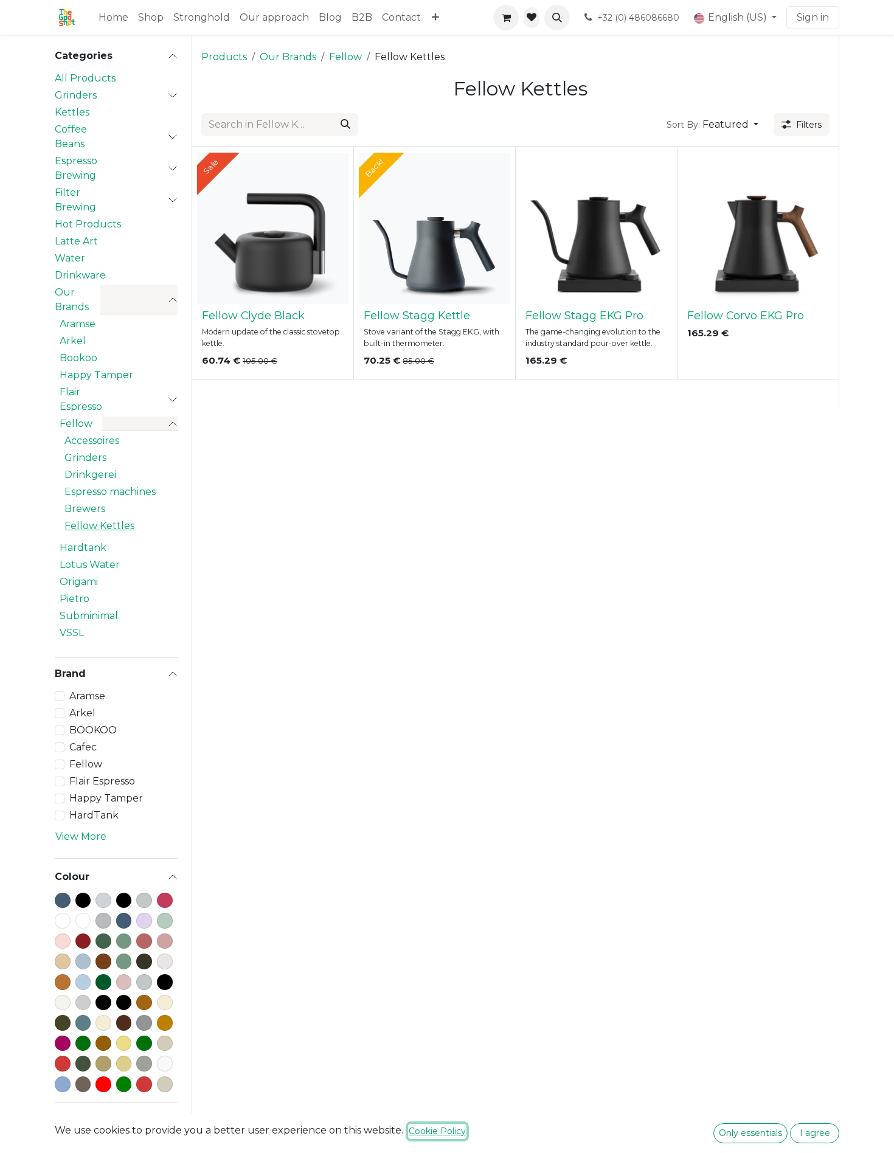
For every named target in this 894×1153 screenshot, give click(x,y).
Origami (79, 581)
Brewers (84, 508)
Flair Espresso (81, 399)
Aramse (77, 324)
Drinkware (80, 275)
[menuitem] (113, 17)
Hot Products (88, 224)
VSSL (72, 633)
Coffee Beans (71, 136)
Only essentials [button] (750, 1132)
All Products (85, 78)
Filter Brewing (75, 200)
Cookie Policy (437, 1131)
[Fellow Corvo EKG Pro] (758, 228)
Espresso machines (110, 491)
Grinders (76, 95)
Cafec (83, 747)
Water (70, 258)
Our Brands (72, 299)
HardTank (94, 815)
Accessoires (91, 440)
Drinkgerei (90, 474)
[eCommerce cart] (506, 17)
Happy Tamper (96, 375)
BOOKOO (93, 730)
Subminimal (89, 616)
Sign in (813, 17)
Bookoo (78, 358)
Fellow (76, 423)
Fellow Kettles (99, 525)
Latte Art (76, 241)
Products (224, 57)
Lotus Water (90, 564)
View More (80, 836)
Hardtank (83, 547)
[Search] (345, 124)
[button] (557, 17)
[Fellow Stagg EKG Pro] (596, 228)
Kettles (72, 112)
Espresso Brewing (76, 168)
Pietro (74, 598)
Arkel (73, 341)
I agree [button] (815, 1132)
